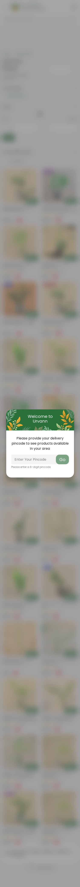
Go (62, 460)
